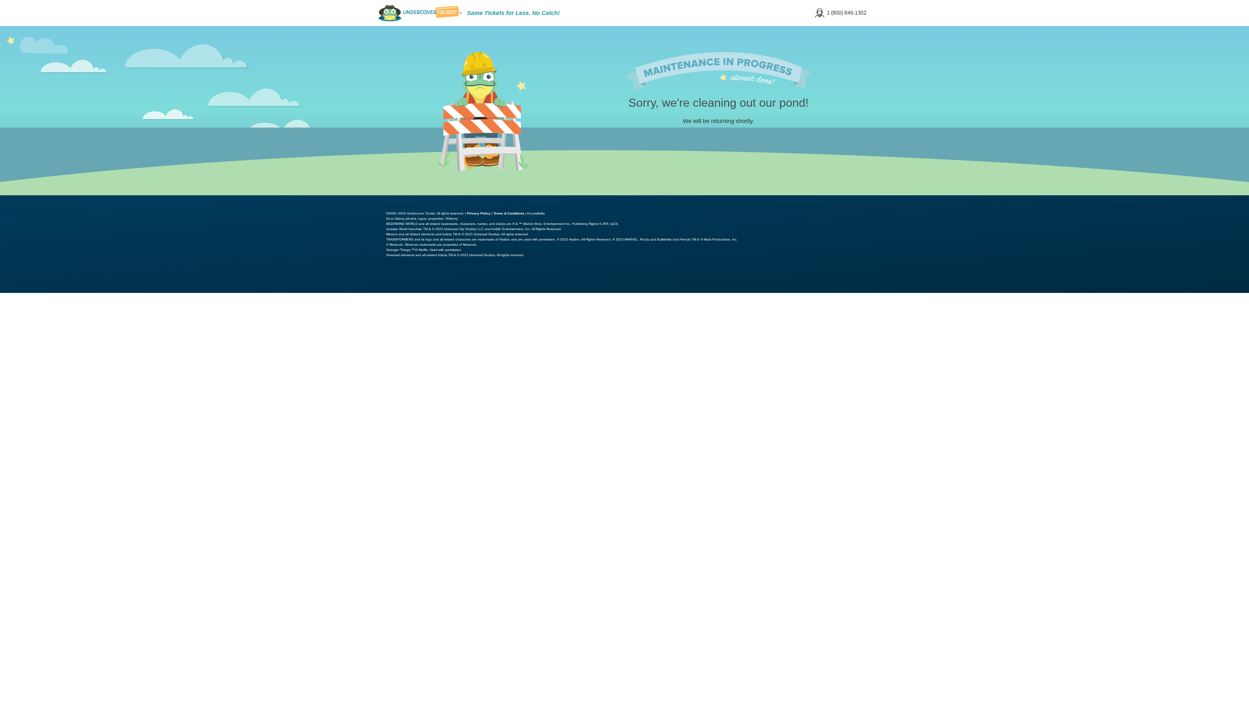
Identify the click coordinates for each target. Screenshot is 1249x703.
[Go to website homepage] (420, 13)
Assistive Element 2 (1216, 200)
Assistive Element (1154, 200)
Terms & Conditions (508, 213)
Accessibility (536, 213)
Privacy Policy (478, 213)
